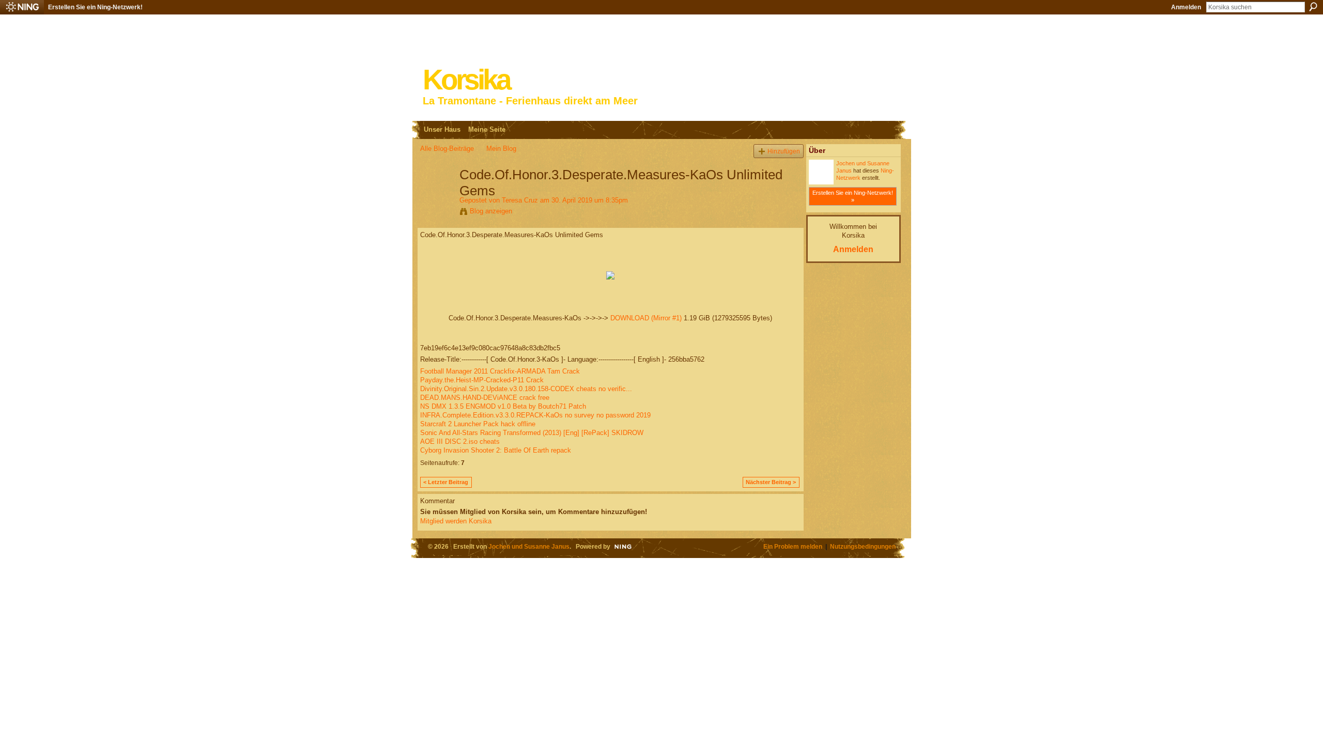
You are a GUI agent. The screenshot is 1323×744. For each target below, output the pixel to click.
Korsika (466, 80)
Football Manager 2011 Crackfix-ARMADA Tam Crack (500, 371)
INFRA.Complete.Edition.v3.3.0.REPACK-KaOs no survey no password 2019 (535, 415)
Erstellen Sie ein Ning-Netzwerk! (95, 7)
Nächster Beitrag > (771, 482)
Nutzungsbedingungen (863, 546)
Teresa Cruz (520, 200)
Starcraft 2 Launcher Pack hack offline (477, 424)
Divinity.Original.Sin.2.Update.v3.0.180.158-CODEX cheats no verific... (526, 389)
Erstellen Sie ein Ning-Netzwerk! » (852, 196)
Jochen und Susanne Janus (529, 546)
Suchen (1313, 6)
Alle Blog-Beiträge (447, 148)
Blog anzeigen (491, 211)
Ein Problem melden (792, 546)
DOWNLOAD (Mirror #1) (646, 318)
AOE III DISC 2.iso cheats (460, 441)
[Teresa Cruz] (436, 196)
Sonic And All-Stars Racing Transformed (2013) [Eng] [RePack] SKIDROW (531, 433)
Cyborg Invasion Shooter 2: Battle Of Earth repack (495, 450)
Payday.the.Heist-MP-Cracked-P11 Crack (482, 380)
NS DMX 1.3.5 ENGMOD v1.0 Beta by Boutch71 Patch (503, 406)
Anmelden (1186, 7)
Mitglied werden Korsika (455, 521)
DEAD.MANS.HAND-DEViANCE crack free (484, 397)
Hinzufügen (783, 151)
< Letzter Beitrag (445, 482)
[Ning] (22, 7)
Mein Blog (501, 148)
